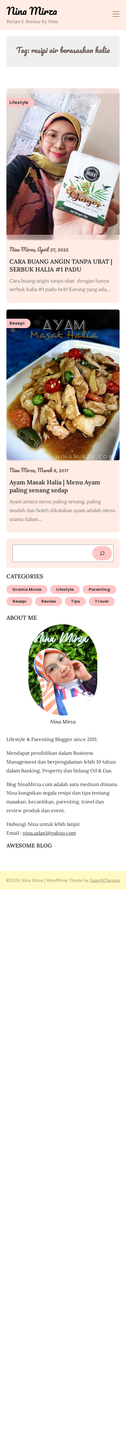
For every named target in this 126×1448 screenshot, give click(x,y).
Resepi (19, 601)
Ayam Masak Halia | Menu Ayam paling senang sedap (54, 486)
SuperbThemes (105, 880)
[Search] (102, 553)
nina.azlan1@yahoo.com (49, 833)
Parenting (99, 589)
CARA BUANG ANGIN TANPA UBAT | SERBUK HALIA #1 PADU (60, 265)
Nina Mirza (31, 11)
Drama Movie (27, 589)
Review (48, 601)
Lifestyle (65, 589)
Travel (102, 601)
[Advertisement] (63, 1168)
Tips (75, 601)
